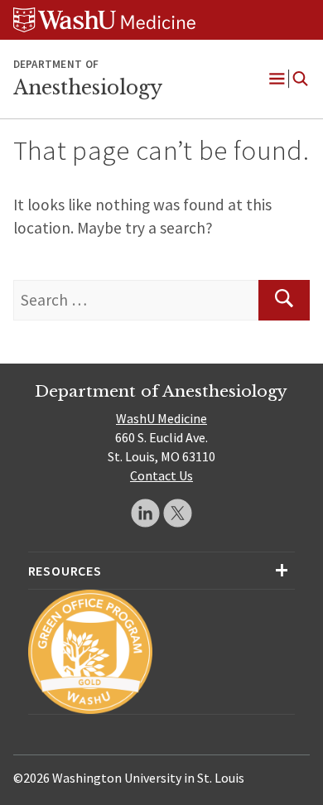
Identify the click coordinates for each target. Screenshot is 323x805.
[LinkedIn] (145, 513)
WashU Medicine (161, 418)
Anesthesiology (87, 87)
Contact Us (161, 475)
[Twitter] (177, 513)
